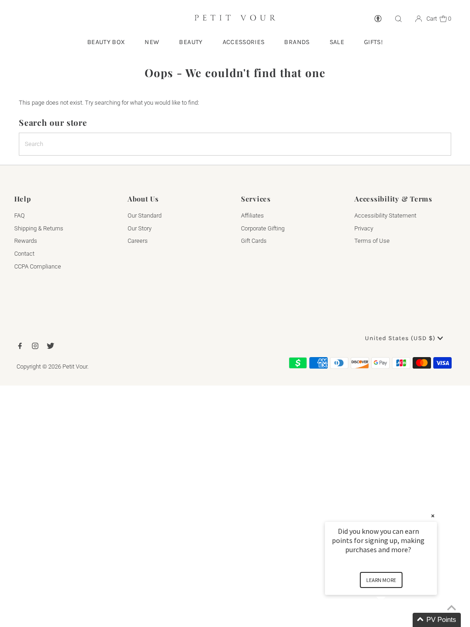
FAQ (19, 215)
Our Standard (145, 215)
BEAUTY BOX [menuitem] (106, 42)
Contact (24, 253)
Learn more (381, 580)
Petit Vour (74, 366)
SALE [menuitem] (337, 42)
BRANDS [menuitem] (296, 42)
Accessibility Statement (385, 215)
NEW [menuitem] (152, 42)
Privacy (363, 228)
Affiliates (252, 215)
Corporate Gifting (263, 228)
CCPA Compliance (37, 266)
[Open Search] (398, 19)
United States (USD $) (401, 338)
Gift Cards (254, 240)
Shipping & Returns (38, 228)
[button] (392, 620)
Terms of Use (372, 240)
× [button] (433, 515)
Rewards (25, 240)
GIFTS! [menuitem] (373, 42)
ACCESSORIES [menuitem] (244, 42)
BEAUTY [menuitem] (190, 42)
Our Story (139, 228)
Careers (138, 240)
